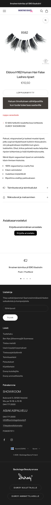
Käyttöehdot (8, 366)
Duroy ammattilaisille (13, 376)
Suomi (35, 449)
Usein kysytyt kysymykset (14, 348)
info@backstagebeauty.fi (14, 420)
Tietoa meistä (9, 343)
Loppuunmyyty (26, 92)
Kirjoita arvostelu (25, 233)
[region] (25, 266)
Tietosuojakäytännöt (12, 352)
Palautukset (8, 362)
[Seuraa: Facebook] (4, 439)
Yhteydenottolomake (12, 425)
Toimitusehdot (9, 357)
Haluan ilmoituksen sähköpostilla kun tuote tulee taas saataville (25, 103)
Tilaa (10, 317)
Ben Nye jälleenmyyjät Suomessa (18, 338)
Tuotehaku (8, 334)
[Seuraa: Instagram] (11, 439)
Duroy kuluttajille (11, 371)
